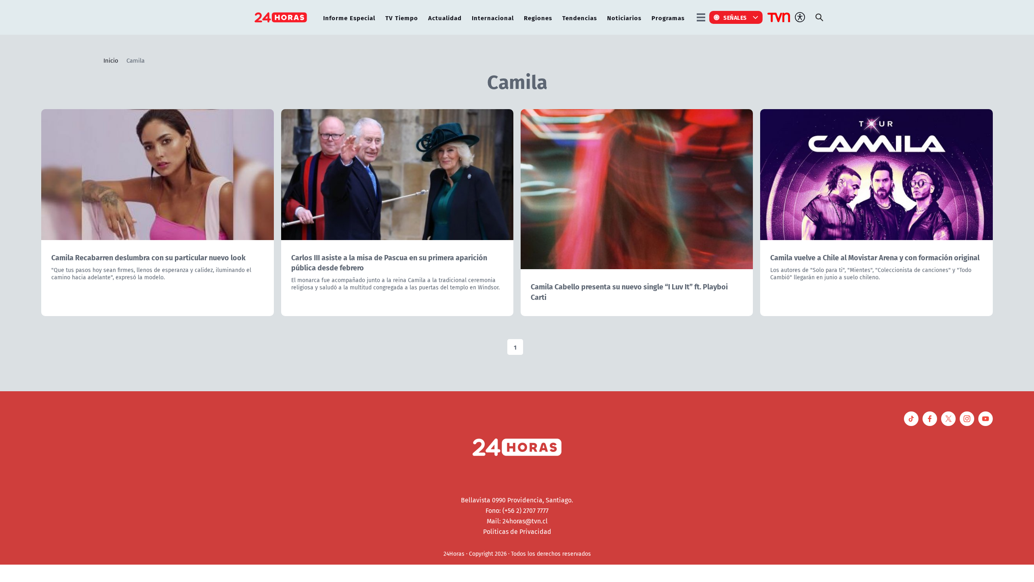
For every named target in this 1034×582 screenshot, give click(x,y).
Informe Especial (349, 17)
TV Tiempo (401, 17)
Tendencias (579, 17)
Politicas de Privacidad (517, 531)
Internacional (493, 17)
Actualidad (445, 17)
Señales (735, 17)
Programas (668, 17)
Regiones (538, 17)
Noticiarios (624, 17)
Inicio (110, 60)
